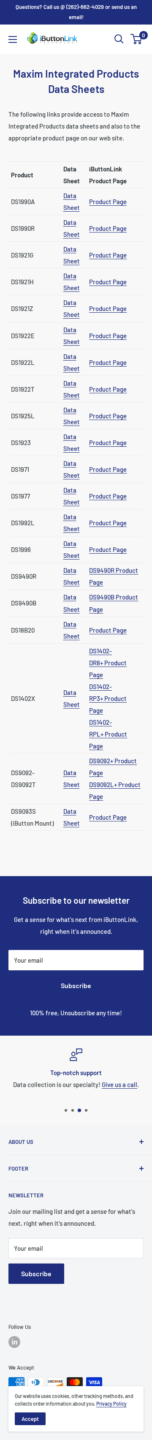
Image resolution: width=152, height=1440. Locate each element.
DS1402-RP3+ (108, 698)
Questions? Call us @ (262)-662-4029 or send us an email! (76, 11)
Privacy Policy (111, 1403)
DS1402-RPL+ (108, 734)
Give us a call (119, 1084)
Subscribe (76, 985)
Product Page (108, 201)
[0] (136, 39)
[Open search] (119, 39)
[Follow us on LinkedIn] (14, 1342)
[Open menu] (12, 39)
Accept (30, 1418)
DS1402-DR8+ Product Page (108, 662)
